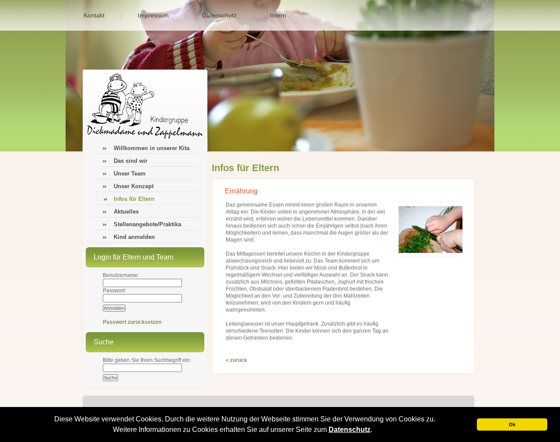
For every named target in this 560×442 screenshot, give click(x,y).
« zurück (236, 360)
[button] (375, 430)
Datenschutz (350, 429)
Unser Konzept (134, 186)
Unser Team (130, 173)
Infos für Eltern (134, 199)
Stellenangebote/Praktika (147, 224)
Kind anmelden (134, 237)
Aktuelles (126, 211)
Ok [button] (512, 424)
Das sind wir (130, 161)
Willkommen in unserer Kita (151, 148)
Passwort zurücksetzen (132, 322)
